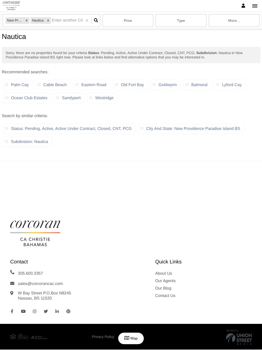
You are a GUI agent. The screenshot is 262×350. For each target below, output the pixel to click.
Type (181, 20)
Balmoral (199, 85)
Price (128, 20)
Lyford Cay (232, 85)
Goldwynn (168, 85)
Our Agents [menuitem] (165, 281)
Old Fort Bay (132, 85)
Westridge (104, 98)
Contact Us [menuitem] (165, 296)
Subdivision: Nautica (29, 142)
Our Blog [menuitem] (163, 288)
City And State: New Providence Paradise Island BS (193, 129)
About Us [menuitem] (163, 273)
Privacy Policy (103, 336)
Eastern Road (93, 85)
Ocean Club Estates (29, 98)
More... (234, 20)
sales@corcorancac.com (40, 284)
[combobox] (52, 21)
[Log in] (243, 6)
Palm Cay (20, 85)
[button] (26, 20)
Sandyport (71, 98)
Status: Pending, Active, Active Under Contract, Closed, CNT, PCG (71, 129)
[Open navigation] (254, 6)
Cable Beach (55, 85)
